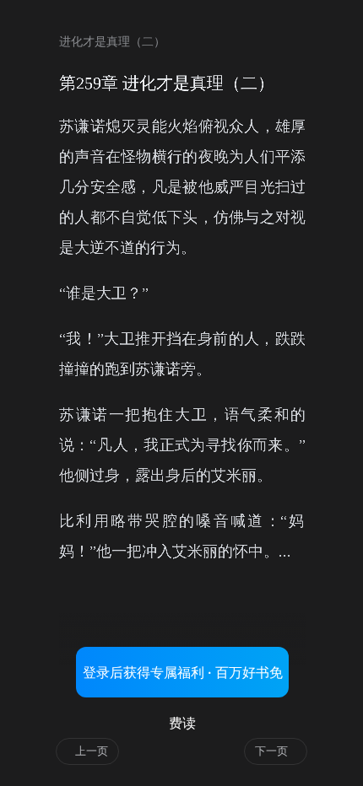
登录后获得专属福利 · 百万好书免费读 (183, 680)
